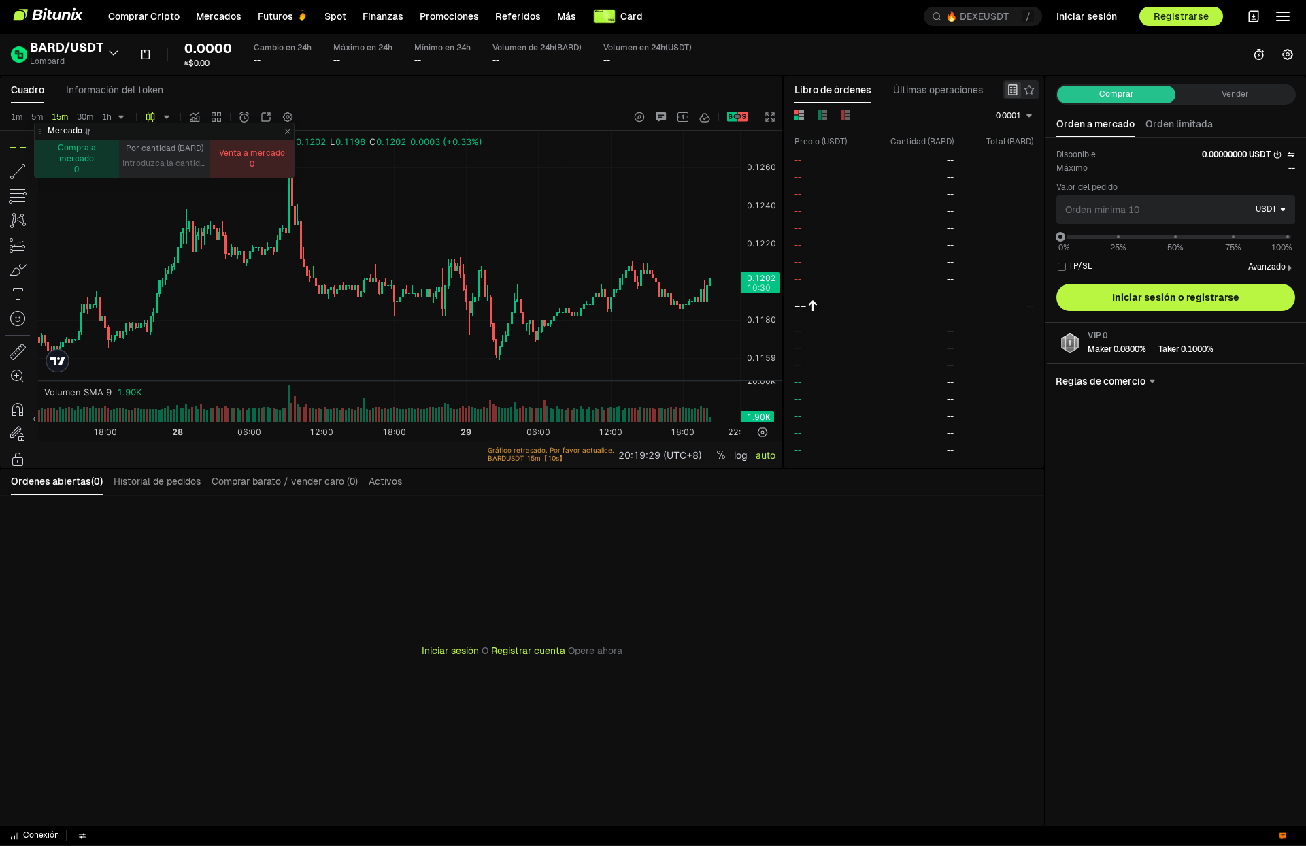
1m (17, 117)
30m (85, 117)
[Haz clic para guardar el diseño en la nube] (704, 117)
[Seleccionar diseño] (682, 117)
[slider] (1060, 237)
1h (107, 117)
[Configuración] (287, 117)
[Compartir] (266, 117)
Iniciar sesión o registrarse (1175, 297)
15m (60, 117)
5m (37, 117)
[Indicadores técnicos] (194, 117)
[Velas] (150, 117)
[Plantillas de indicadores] (216, 117)
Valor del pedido (1087, 187)
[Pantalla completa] (770, 117)
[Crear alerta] (244, 117)
